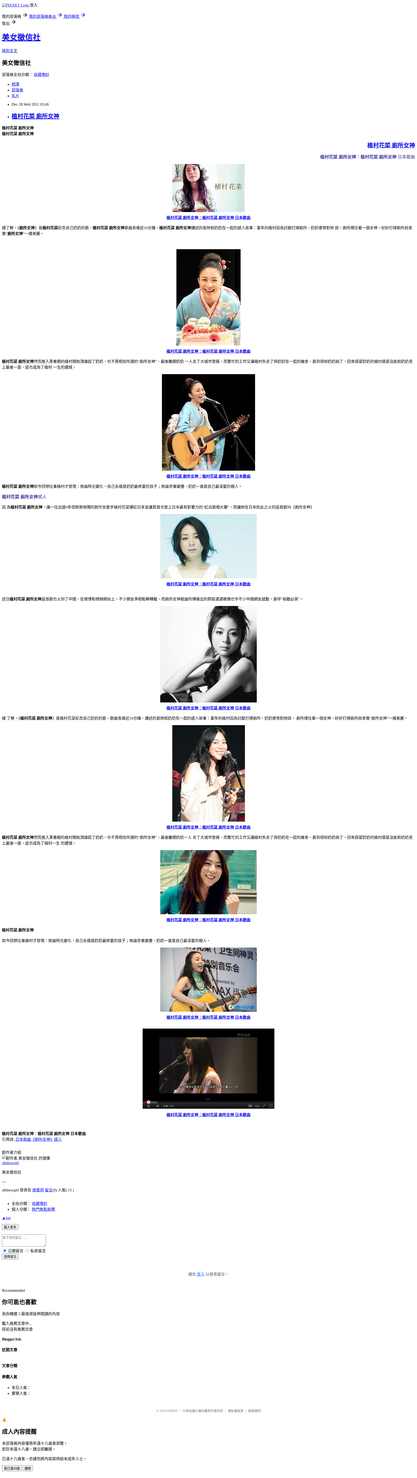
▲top (6, 1218)
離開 (28, 1468)
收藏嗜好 (41, 75)
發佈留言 (10, 1256)
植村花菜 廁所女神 (35, 116)
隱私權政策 (235, 1411)
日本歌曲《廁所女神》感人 (38, 1139)
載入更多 (10, 1227)
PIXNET (172, 1411)
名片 (15, 96)
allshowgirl (10, 1163)
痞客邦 (38, 1190)
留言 (49, 1190)
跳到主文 (9, 51)
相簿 (15, 84)
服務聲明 (254, 1411)
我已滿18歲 (12, 1468)
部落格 (17, 90)
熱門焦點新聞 (43, 1209)
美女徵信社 (21, 37)
